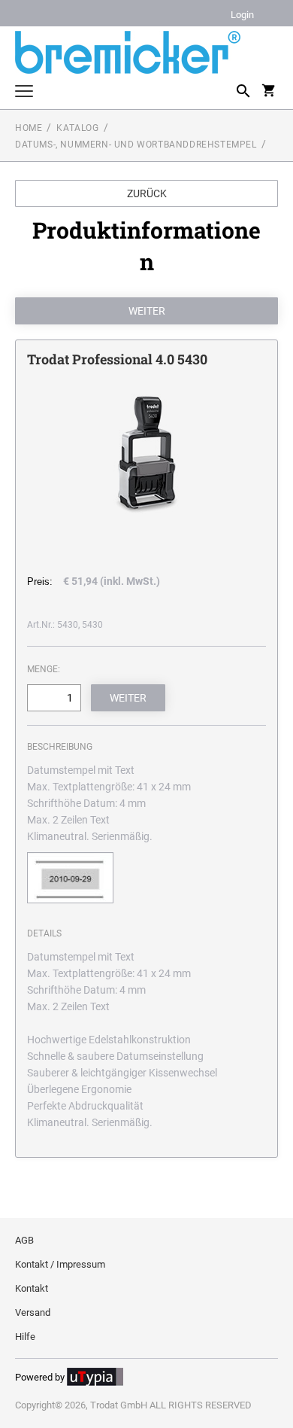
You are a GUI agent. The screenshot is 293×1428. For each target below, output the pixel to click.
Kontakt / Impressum (60, 1264)
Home (28, 128)
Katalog (77, 128)
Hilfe (25, 1336)
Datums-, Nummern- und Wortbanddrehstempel (136, 144)
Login (242, 15)
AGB (24, 1240)
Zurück (147, 193)
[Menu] (24, 93)
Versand (32, 1312)
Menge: (43, 669)
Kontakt (31, 1288)
